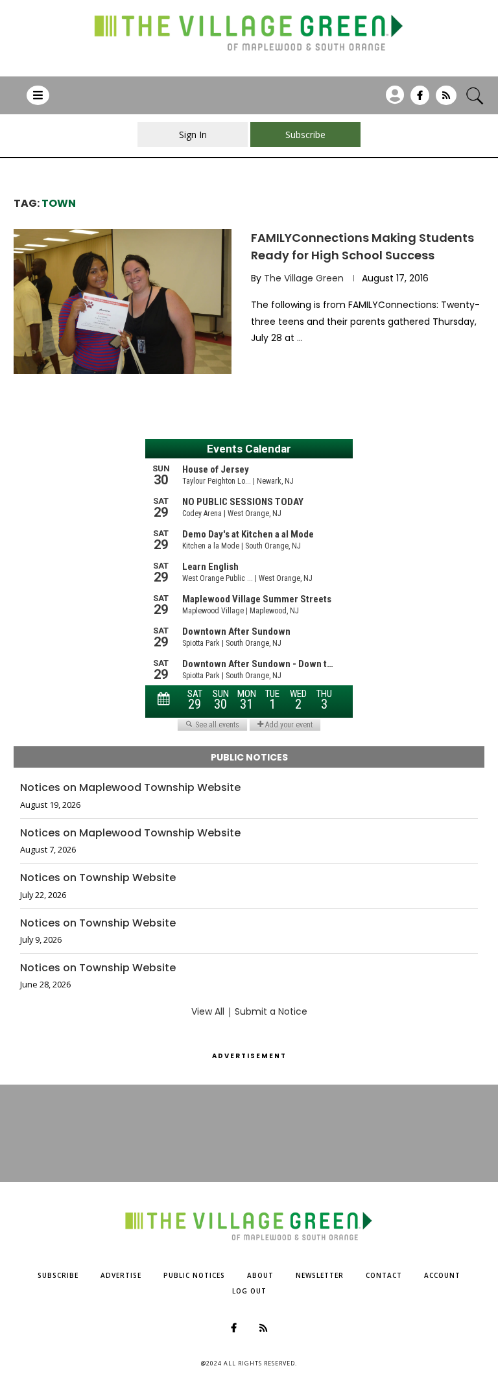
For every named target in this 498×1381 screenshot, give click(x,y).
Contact (384, 1275)
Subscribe (58, 1275)
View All (207, 1011)
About (260, 1275)
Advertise (121, 1275)
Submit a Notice (271, 1011)
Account (442, 1275)
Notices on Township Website (98, 878)
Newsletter (320, 1275)
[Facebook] (419, 100)
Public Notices (194, 1275)
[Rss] (446, 100)
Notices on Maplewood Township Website (130, 788)
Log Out (249, 1290)
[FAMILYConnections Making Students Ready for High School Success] (122, 301)
